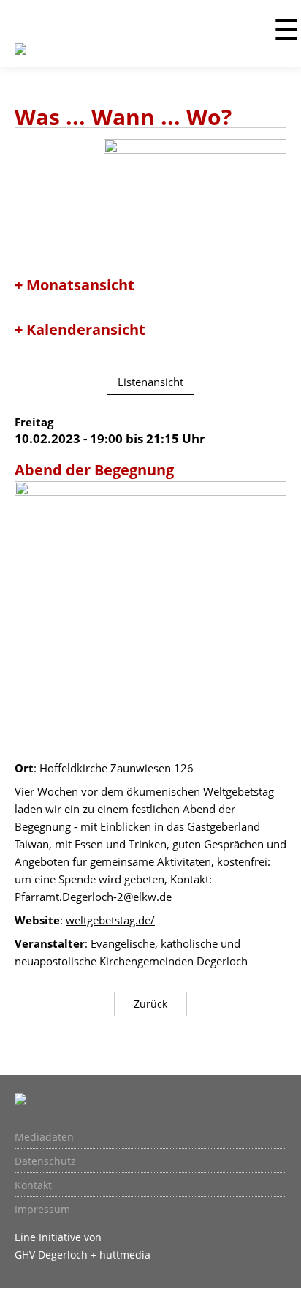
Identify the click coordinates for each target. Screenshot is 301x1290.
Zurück (150, 1004)
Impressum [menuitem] (42, 1209)
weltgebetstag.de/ (110, 920)
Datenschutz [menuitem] (45, 1161)
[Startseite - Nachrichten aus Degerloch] (20, 57)
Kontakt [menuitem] (33, 1185)
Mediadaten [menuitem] (44, 1137)
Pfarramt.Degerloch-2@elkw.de (93, 896)
